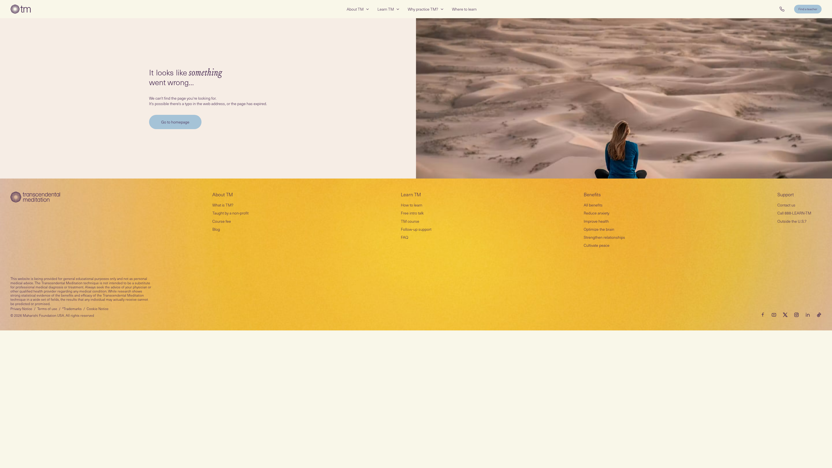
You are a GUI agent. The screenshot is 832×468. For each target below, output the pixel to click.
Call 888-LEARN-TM (794, 213)
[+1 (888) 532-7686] (782, 9)
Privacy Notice (21, 308)
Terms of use (47, 308)
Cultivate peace (596, 245)
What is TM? (222, 205)
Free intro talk (412, 213)
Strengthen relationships (604, 237)
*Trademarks (72, 308)
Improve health (596, 221)
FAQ (404, 237)
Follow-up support (416, 229)
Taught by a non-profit (230, 213)
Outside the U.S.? (791, 221)
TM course (410, 221)
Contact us (786, 205)
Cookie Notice (98, 308)
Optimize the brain (599, 229)
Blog (216, 229)
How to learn (411, 205)
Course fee (221, 221)
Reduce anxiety (596, 213)
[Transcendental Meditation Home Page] (20, 9)
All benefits (593, 205)
